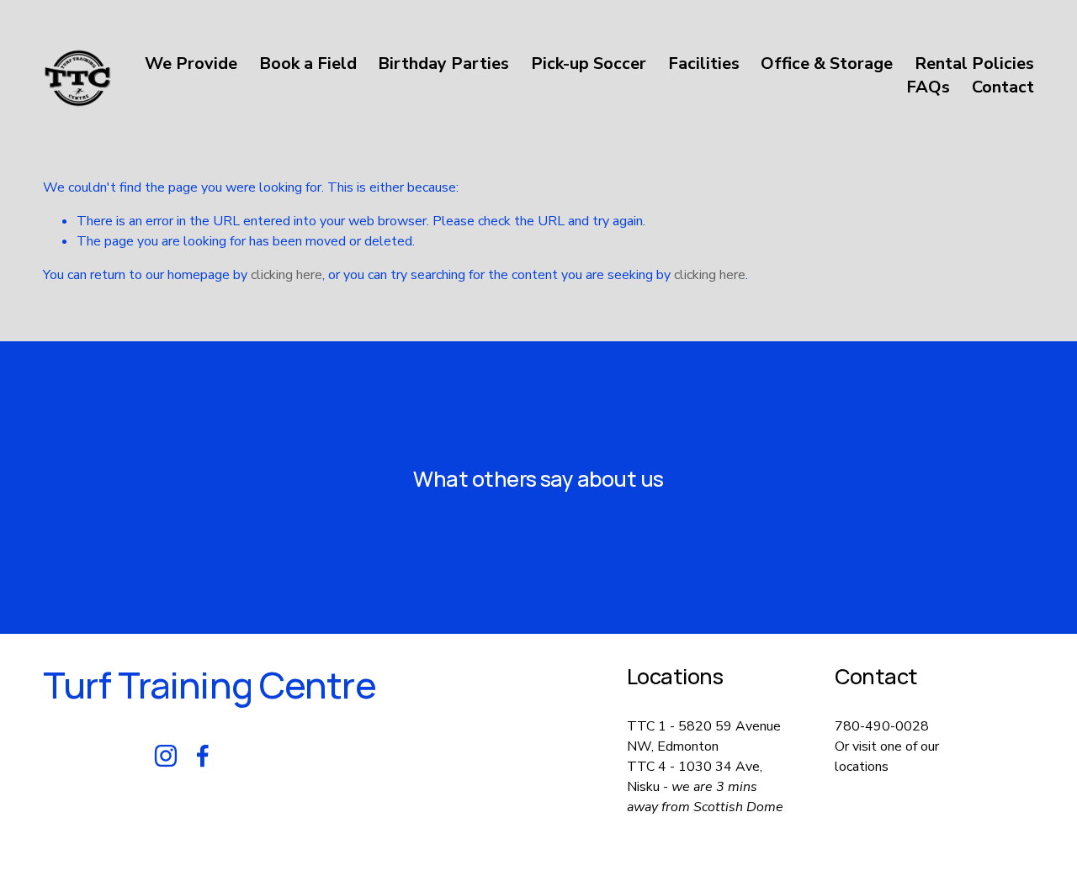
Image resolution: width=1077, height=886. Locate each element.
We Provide (191, 63)
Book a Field (308, 63)
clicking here (286, 275)
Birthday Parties (443, 63)
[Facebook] (203, 755)
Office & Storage (827, 63)
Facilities (704, 63)
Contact (1003, 87)
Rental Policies (974, 63)
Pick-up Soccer (588, 63)
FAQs (928, 87)
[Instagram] (166, 755)
